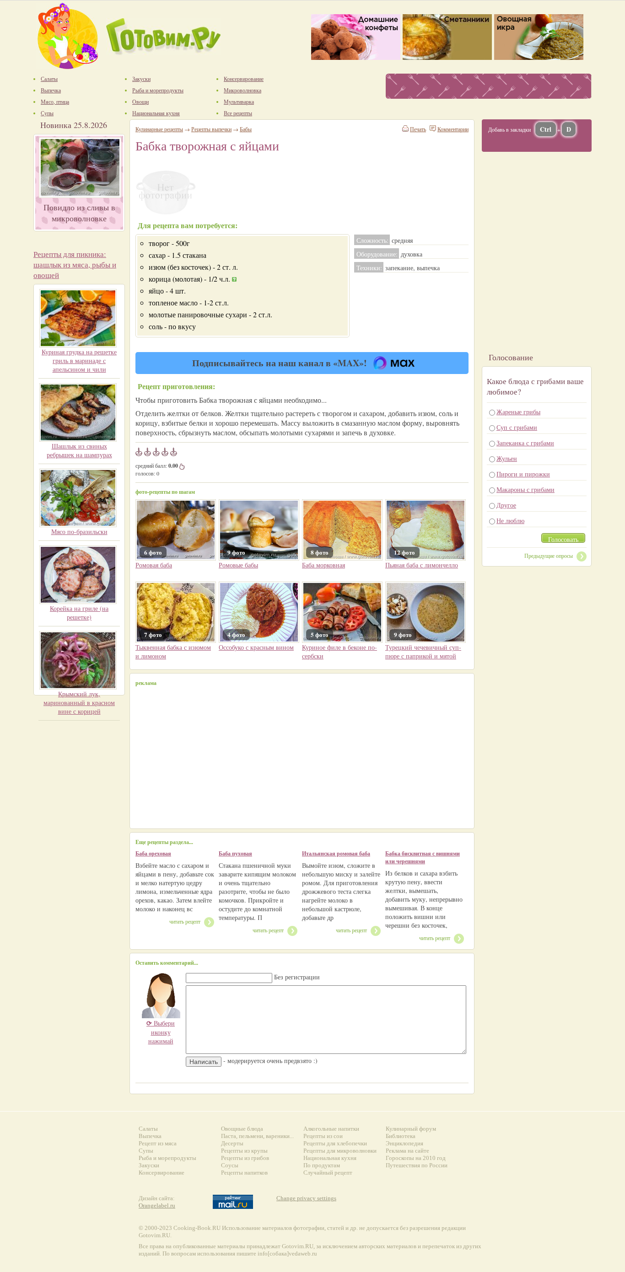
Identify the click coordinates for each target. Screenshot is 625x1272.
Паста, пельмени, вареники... (257, 1136)
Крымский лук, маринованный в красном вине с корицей (79, 702)
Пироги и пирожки (523, 474)
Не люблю (510, 520)
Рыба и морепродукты (167, 1157)
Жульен (506, 458)
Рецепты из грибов (245, 1157)
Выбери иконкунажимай (160, 1032)
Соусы (229, 1165)
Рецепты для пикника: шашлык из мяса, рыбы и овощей (74, 264)
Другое (506, 505)
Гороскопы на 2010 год (416, 1157)
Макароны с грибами (525, 489)
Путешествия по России (416, 1165)
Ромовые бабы (238, 565)
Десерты (232, 1143)
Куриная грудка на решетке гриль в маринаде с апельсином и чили (79, 360)
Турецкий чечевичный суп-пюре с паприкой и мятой (423, 651)
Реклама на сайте (407, 1150)
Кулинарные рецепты (159, 129)
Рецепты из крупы (244, 1150)
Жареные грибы (518, 411)
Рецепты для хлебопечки (335, 1143)
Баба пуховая (235, 853)
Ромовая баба (153, 565)
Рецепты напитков (244, 1172)
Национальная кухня (329, 1157)
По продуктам (321, 1165)
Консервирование (161, 1172)
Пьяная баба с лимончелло (421, 565)
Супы (146, 1150)
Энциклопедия (404, 1143)
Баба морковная (323, 565)
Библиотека (400, 1136)
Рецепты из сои (323, 1136)
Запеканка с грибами (525, 442)
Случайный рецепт (327, 1172)
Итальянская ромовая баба (336, 853)
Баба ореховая (153, 853)
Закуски (149, 1165)
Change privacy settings (306, 1198)
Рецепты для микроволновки (340, 1150)
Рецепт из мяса (158, 1143)
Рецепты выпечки (211, 129)
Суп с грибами (516, 427)
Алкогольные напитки (331, 1128)
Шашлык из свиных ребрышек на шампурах (79, 450)
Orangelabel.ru (157, 1205)
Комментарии (453, 129)
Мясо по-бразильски (79, 531)
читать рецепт (184, 921)
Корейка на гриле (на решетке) (79, 612)
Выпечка (150, 1136)
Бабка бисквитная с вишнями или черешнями (422, 857)
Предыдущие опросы (548, 555)
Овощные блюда (242, 1128)
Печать (418, 129)
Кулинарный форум (411, 1128)
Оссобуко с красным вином (256, 647)
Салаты (148, 1128)
